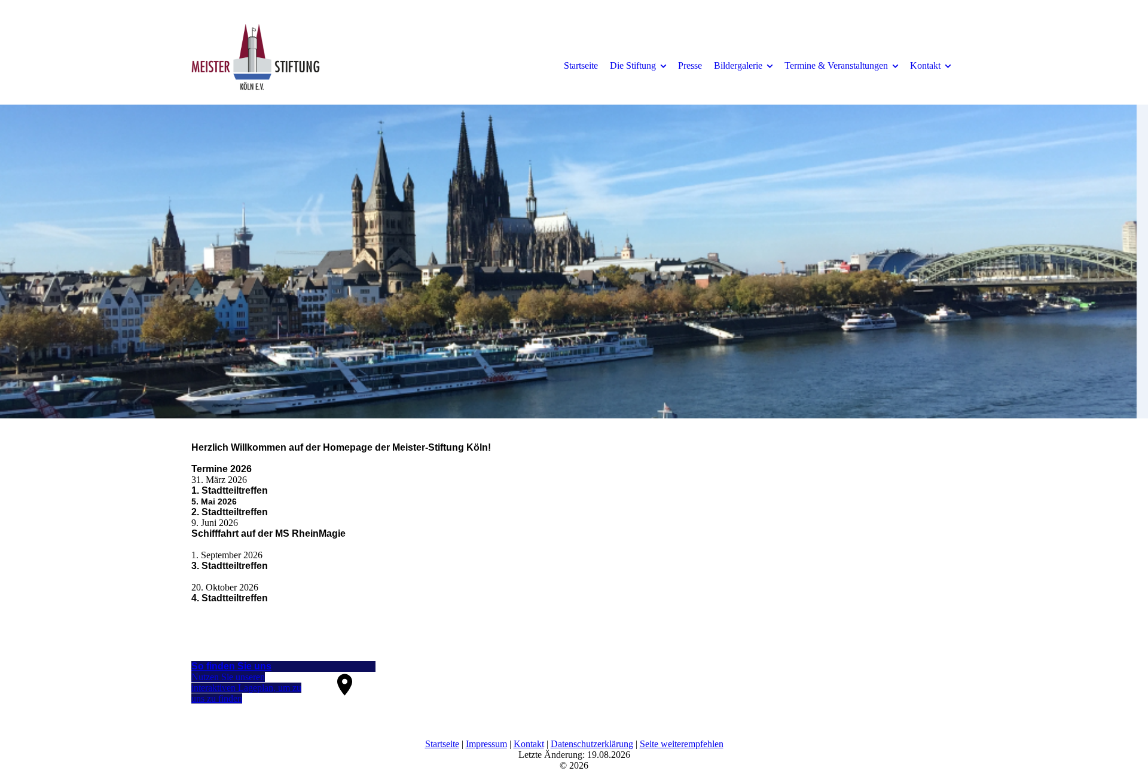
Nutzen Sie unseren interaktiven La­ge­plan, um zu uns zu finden (246, 688)
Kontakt (925, 65)
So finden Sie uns (231, 666)
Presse (690, 65)
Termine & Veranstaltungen (836, 65)
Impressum (486, 744)
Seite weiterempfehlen (681, 744)
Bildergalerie (738, 65)
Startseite (581, 65)
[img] (290, 65)
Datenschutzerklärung (592, 744)
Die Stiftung (633, 65)
